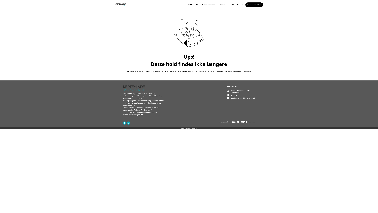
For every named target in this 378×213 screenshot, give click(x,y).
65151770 (234, 95)
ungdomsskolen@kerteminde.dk (243, 98)
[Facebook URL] (124, 123)
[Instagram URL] (128, 123)
